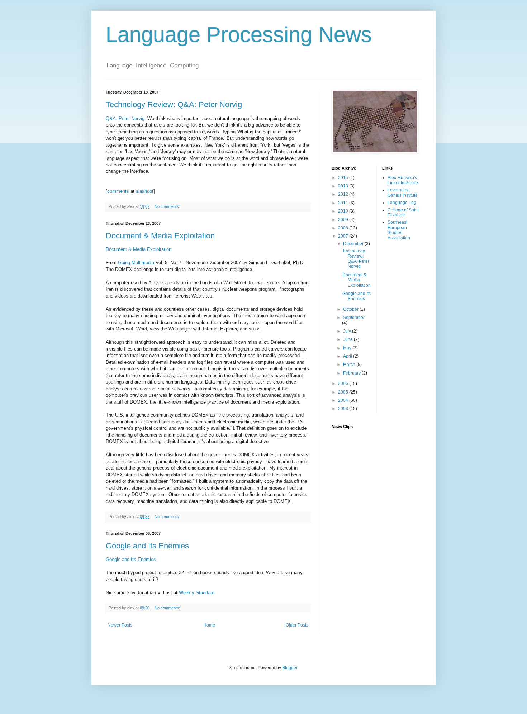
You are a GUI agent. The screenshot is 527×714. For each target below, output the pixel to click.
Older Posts (297, 625)
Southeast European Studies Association (399, 230)
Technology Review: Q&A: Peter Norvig (174, 104)
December (354, 243)
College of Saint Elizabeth (403, 213)
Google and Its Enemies (147, 545)
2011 (343, 202)
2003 (343, 408)
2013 (343, 186)
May (347, 348)
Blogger (289, 667)
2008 (343, 227)
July (347, 331)
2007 (343, 236)
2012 (343, 194)
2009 (343, 219)
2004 (343, 400)
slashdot (144, 191)
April (348, 356)
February (352, 373)
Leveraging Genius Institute (403, 192)
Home (209, 625)
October (351, 309)
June (348, 339)
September (354, 317)
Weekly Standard (196, 592)
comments (118, 191)
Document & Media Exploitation (160, 235)
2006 (343, 383)
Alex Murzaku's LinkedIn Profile (403, 180)
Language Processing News (239, 35)
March (349, 364)
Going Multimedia (136, 262)
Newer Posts (120, 625)
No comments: (168, 206)
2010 (343, 211)
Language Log (402, 202)
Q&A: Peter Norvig (125, 118)
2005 (343, 392)
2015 (343, 177)
